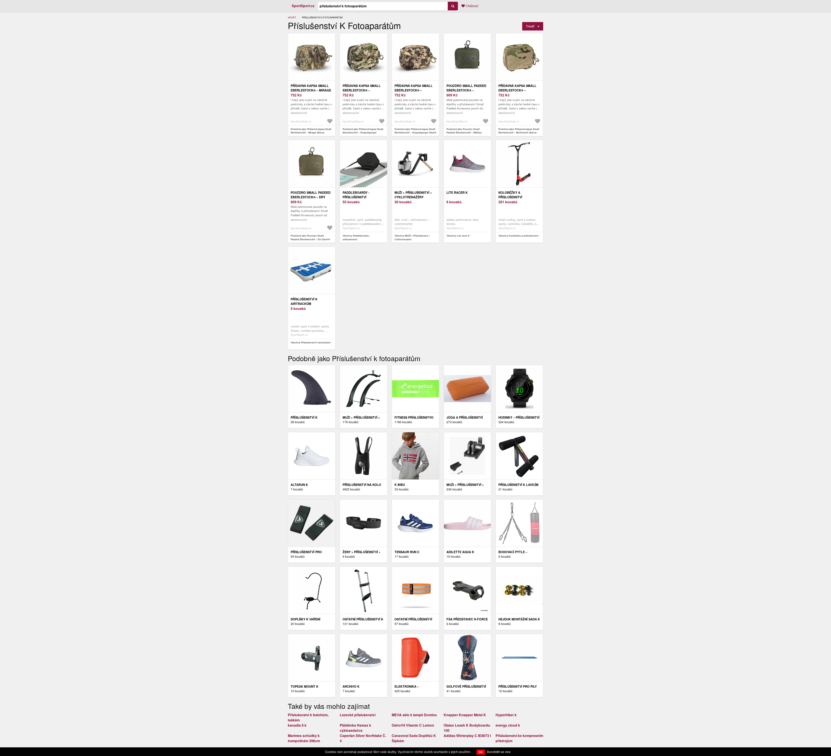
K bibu (400, 484)
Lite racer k (457, 192)
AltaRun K (299, 484)
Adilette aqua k (460, 552)
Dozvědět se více (499, 752)
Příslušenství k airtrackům (304, 301)
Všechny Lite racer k (457, 235)
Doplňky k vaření (305, 619)
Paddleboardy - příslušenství (356, 194)
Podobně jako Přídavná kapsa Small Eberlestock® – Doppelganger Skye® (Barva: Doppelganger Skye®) (415, 132)
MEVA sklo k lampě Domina (414, 714)
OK (481, 752)
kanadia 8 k (297, 725)
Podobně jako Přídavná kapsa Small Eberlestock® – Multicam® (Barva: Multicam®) (518, 132)
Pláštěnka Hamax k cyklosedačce (355, 728)
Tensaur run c (407, 552)
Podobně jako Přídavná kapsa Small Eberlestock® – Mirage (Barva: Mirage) (311, 132)
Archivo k (351, 686)
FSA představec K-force (467, 619)
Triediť (530, 26)
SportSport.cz (303, 5)
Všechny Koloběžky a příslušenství (518, 235)
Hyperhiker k (506, 714)
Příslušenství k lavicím (518, 484)
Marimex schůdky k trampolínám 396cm (304, 738)
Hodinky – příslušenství (519, 417)
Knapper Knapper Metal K (465, 714)
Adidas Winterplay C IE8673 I (467, 735)
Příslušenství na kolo (362, 484)
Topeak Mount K (304, 686)
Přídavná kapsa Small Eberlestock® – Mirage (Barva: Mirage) (311, 90)
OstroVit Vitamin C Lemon (413, 725)
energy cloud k (508, 725)
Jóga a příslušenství (464, 417)
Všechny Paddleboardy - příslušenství (356, 237)
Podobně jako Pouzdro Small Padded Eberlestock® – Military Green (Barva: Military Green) (464, 132)
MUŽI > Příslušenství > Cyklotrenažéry (413, 194)
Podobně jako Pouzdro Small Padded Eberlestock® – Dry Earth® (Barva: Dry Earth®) (310, 239)
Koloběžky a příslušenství (510, 194)
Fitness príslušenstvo (414, 417)
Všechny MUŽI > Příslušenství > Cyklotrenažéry (412, 237)
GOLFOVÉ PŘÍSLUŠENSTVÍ (466, 686)
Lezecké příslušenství (357, 714)
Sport (292, 17)
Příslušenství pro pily (517, 686)
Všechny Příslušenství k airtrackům (310, 342)
